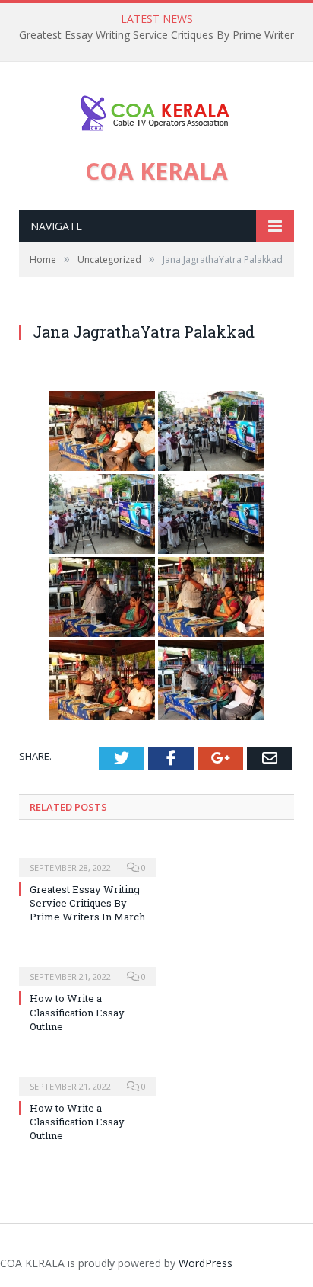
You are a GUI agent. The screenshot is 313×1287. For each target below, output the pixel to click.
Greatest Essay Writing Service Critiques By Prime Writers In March (87, 903)
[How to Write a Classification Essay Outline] (87, 966)
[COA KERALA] (156, 109)
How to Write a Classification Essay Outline (77, 1011)
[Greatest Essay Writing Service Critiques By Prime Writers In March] (87, 857)
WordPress (205, 1263)
